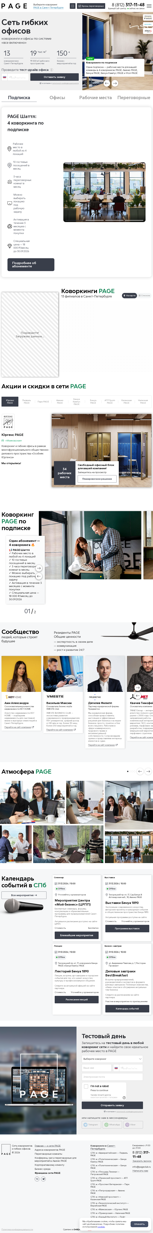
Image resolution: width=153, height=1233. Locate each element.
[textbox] (4, 77)
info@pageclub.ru (142, 1167)
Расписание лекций (77, 999)
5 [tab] (94, 83)
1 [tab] (85, 83)
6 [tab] (97, 83)
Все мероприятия (22, 895)
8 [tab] (101, 83)
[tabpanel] (90, 545)
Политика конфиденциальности (17, 1229)
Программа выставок (127, 928)
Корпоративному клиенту (49, 1164)
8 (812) (128, 4)
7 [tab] (99, 83)
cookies (101, 1227)
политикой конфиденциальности (65, 83)
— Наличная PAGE (110, 1213)
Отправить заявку (112, 1105)
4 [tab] (92, 83)
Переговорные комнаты (48, 1153)
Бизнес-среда (42, 1169)
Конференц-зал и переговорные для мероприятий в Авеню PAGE (55, 1159)
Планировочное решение (97, 479)
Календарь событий (127, 1008)
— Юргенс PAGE (109, 1209)
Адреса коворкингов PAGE (50, 1149)
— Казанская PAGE (106, 1198)
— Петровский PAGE (105, 1172)
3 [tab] (90, 83)
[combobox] (5, 77)
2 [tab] (88, 83)
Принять (139, 1224)
